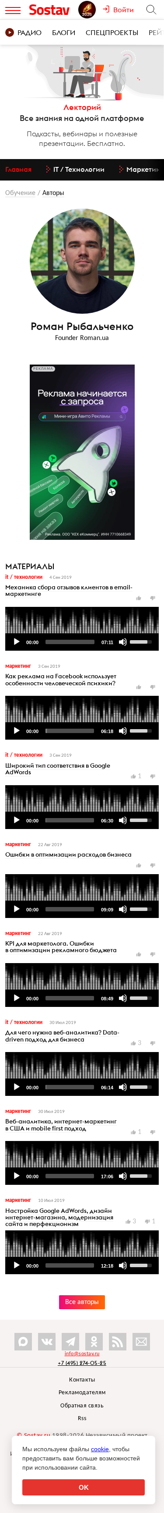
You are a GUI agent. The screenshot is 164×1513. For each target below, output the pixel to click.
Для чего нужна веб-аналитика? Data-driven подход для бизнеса (62, 1035)
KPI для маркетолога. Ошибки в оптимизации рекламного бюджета (61, 946)
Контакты (82, 1380)
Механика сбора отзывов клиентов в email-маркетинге (69, 590)
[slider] (69, 642)
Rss (82, 1418)
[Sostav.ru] (51, 9)
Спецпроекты (112, 32)
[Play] (16, 642)
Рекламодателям (82, 1392)
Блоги (63, 32)
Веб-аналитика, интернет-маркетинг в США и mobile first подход (61, 1124)
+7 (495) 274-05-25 (82, 1363)
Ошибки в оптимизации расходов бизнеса (68, 854)
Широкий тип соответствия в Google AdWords (57, 769)
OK (84, 1487)
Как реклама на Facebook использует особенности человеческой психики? (60, 679)
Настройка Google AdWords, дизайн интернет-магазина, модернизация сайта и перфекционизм (59, 1217)
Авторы (53, 193)
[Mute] (123, 642)
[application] (82, 629)
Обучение (20, 193)
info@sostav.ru (82, 1354)
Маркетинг (18, 666)
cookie (100, 1449)
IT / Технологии (23, 577)
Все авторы (82, 1302)
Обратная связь (82, 1406)
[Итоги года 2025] (90, 9)
